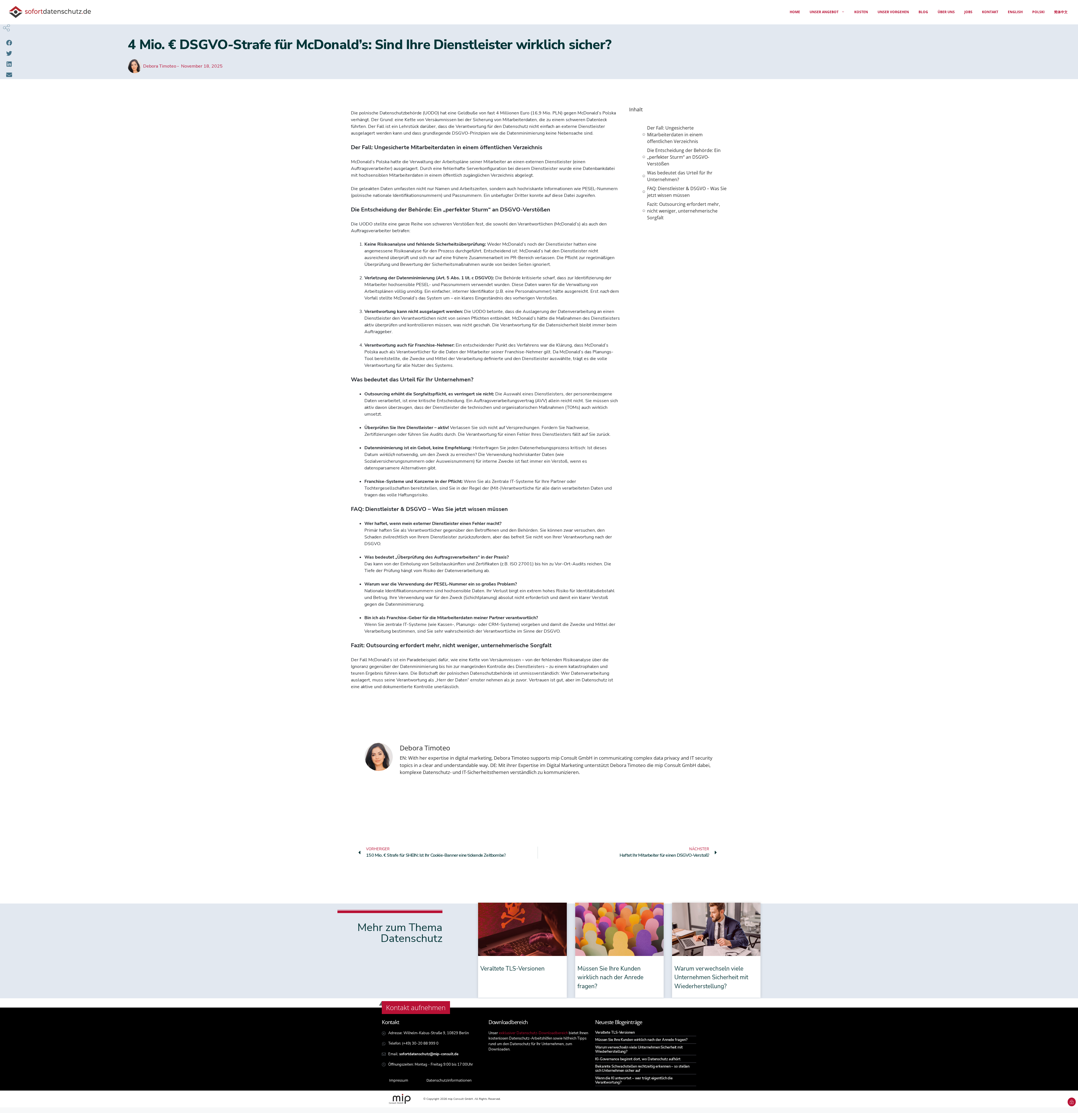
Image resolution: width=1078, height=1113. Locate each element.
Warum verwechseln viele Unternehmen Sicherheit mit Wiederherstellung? (711, 977)
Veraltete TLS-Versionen (512, 969)
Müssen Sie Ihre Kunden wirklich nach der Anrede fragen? (610, 977)
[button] (9, 42)
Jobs (968, 12)
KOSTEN (861, 12)
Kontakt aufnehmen (416, 1007)
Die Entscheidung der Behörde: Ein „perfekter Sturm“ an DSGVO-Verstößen (684, 157)
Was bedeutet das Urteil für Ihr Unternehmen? (679, 176)
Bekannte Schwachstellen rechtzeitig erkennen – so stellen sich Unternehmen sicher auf (642, 1068)
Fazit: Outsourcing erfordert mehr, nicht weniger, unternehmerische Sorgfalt (683, 211)
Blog (923, 12)
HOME (795, 12)
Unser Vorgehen (893, 12)
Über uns (946, 12)
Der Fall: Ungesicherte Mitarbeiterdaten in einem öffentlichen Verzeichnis (675, 134)
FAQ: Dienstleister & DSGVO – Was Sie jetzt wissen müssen (687, 191)
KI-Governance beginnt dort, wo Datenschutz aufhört (637, 1059)
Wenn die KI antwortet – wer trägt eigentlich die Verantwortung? (634, 1080)
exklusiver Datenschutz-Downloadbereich (533, 1033)
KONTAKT (990, 12)
